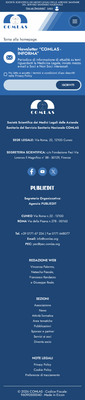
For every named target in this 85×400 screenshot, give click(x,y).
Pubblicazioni (42, 326)
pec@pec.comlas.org (42, 244)
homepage (28, 39)
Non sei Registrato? (36, 8)
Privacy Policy (23, 76)
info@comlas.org (42, 238)
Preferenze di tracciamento (42, 375)
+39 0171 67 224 (29, 233)
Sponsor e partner (42, 331)
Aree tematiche (42, 321)
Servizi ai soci (42, 336)
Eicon (60, 394)
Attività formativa (42, 315)
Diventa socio (42, 341)
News (42, 310)
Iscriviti (68, 85)
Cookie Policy (42, 369)
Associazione (42, 305)
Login (50, 8)
